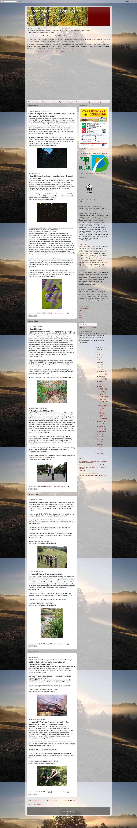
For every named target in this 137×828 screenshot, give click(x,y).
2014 (80, 317)
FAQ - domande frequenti (65, 102)
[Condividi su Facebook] (35, 316)
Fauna (78, 102)
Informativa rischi (33, 102)
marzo (101, 426)
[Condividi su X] (33, 316)
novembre (102, 374)
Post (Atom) (37, 804)
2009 (99, 454)
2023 (99, 357)
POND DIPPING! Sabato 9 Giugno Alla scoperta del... (103, 415)
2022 (99, 359)
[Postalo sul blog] (31, 316)
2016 (99, 436)
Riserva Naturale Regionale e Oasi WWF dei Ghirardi (55, 13)
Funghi (100, 102)
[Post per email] (68, 313)
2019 (80, 311)
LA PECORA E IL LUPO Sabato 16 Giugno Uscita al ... (103, 408)
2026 (99, 350)
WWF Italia (82, 471)
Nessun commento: (59, 313)
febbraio (101, 429)
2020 (99, 364)
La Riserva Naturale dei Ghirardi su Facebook (92, 465)
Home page (52, 800)
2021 (99, 362)
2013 (99, 444)
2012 (99, 446)
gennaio (101, 431)
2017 (80, 315)
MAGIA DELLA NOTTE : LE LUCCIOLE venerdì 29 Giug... (102, 391)
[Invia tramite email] (29, 316)
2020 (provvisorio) (84, 308)
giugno (101, 386)
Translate (93, 327)
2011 (99, 449)
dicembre (102, 371)
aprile (101, 424)
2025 (99, 352)
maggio (101, 421)
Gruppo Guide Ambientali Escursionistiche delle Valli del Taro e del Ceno (93, 461)
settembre (102, 379)
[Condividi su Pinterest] (36, 316)
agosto (101, 381)
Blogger (72, 811)
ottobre (101, 376)
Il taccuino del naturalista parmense (89, 473)
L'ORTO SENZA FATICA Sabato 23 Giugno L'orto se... (103, 400)
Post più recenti (34, 800)
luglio (100, 384)
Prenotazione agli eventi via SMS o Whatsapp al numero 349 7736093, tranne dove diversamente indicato (54, 51)
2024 (99, 354)
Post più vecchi (69, 800)
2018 (80, 313)
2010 (99, 451)
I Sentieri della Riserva (48, 102)
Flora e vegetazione (89, 102)
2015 (99, 439)
